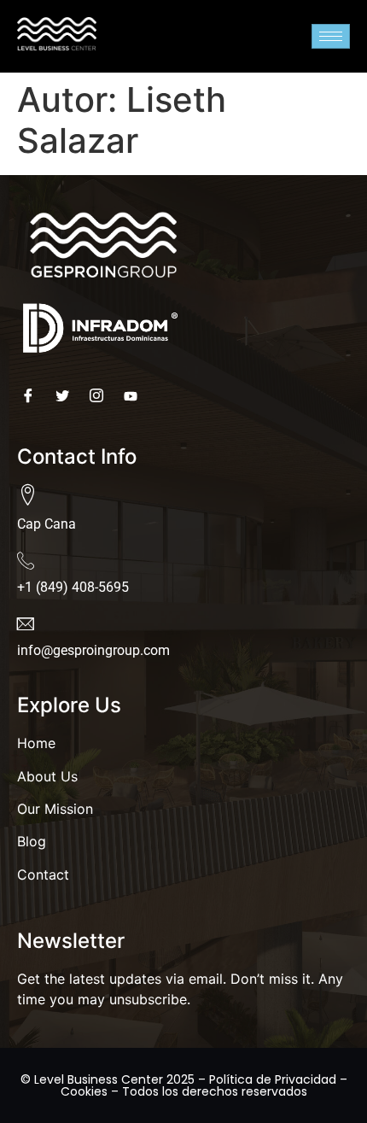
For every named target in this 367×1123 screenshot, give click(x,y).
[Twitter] (66, 395)
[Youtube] (134, 395)
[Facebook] (32, 395)
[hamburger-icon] (331, 36)
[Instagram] (100, 395)
